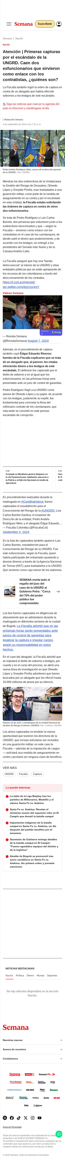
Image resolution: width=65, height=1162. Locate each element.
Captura (37, 774)
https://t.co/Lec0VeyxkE (19, 282)
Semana (7, 38)
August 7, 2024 (38, 341)
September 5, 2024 (16, 532)
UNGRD (9, 774)
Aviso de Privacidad (16, 1127)
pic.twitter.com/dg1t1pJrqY (21, 287)
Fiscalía (23, 774)
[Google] (5, 1118)
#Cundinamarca (32, 501)
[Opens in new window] (12, 1118)
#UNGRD (48, 510)
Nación (19, 38)
